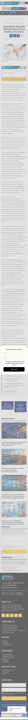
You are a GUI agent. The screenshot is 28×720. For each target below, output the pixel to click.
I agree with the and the (14, 363)
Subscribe (14, 369)
